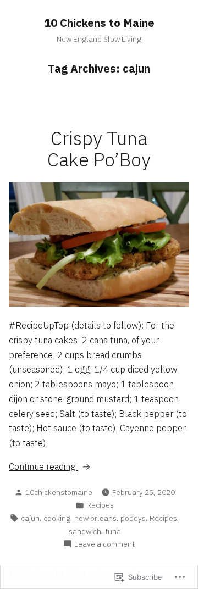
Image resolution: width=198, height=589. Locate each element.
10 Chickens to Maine (99, 22)
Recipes (100, 505)
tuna (113, 531)
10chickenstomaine (58, 492)
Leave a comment (104, 544)
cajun (30, 518)
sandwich (85, 531)
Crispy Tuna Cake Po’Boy (99, 149)
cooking (56, 518)
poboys (133, 518)
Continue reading (43, 467)
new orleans (95, 518)
